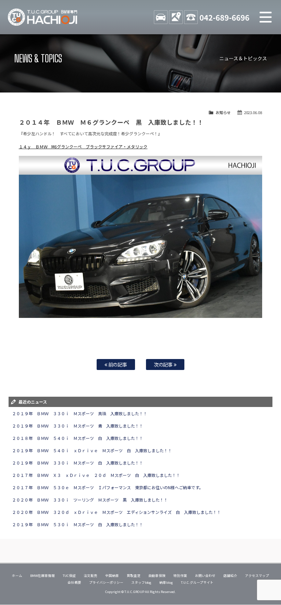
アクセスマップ (257, 575)
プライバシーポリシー (106, 582)
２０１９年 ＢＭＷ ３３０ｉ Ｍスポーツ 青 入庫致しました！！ (78, 426)
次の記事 (164, 364)
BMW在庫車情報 (42, 575)
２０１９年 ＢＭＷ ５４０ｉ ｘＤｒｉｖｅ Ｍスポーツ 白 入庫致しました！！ (92, 450)
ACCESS (176, 17)
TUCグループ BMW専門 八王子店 (42, 17)
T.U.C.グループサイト (197, 582)
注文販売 (90, 575)
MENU (266, 17)
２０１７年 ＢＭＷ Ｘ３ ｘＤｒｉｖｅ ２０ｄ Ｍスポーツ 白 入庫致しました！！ (96, 475)
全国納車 (112, 575)
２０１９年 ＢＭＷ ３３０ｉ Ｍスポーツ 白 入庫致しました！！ (78, 463)
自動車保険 (157, 575)
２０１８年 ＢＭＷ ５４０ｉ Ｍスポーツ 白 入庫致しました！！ (78, 438)
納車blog (166, 582)
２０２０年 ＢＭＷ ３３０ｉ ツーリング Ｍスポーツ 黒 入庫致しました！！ (90, 500)
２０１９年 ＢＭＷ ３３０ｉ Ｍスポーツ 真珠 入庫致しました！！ (80, 413)
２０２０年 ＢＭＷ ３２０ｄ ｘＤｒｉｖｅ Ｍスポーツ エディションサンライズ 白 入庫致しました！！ (116, 512)
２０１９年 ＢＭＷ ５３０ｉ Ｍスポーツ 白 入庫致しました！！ (78, 524)
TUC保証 (69, 575)
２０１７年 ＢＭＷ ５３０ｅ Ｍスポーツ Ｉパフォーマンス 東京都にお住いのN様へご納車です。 (107, 487)
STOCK (161, 17)
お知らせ (223, 112)
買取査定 (133, 575)
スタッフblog (141, 582)
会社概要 (74, 582)
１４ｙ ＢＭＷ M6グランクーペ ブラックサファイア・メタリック (83, 146)
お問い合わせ (205, 575)
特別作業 (180, 575)
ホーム (17, 575)
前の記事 (117, 364)
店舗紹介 (230, 575)
